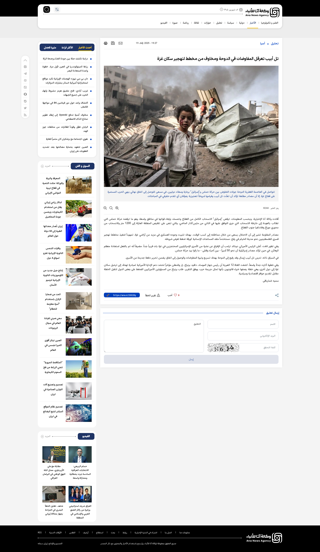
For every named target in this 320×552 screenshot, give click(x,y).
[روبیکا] (25, 94)
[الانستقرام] (25, 66)
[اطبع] (105, 43)
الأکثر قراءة (67, 48)
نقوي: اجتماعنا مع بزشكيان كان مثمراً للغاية (67, 139)
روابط (125, 532)
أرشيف (86, 532)
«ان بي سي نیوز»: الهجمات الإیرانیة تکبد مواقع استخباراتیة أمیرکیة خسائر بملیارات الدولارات (65, 81)
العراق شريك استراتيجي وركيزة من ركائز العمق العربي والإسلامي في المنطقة (80, 512)
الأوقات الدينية (55, 532)
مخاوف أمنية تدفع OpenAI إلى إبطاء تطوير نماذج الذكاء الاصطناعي (65, 117)
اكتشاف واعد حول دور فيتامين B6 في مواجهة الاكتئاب (65, 105)
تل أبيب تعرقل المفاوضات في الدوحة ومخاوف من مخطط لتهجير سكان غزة (218, 59)
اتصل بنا (168, 532)
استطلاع (99, 532)
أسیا (262, 44)
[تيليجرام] (25, 73)
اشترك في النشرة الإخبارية (146, 532)
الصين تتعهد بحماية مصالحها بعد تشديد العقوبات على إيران (65, 149)
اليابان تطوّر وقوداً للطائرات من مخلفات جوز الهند (65, 129)
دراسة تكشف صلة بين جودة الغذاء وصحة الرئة (65, 59)
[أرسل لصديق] (120, 43)
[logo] (262, 12)
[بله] (25, 101)
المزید (47, 166)
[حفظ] (113, 43)
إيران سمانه (43, 543)
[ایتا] (25, 87)
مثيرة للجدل (50, 48)
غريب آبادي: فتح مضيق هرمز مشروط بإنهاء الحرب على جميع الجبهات (65, 93)
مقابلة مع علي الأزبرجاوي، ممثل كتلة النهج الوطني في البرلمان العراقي (54, 472)
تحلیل (275, 44)
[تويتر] (25, 108)
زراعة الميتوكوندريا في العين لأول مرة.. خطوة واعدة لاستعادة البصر (65, 69)
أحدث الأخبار (85, 48)
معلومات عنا (184, 532)
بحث (113, 532)
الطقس (72, 532)
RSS (40, 532)
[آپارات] (25, 80)
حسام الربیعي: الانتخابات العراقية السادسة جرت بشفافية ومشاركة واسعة (80, 472)
